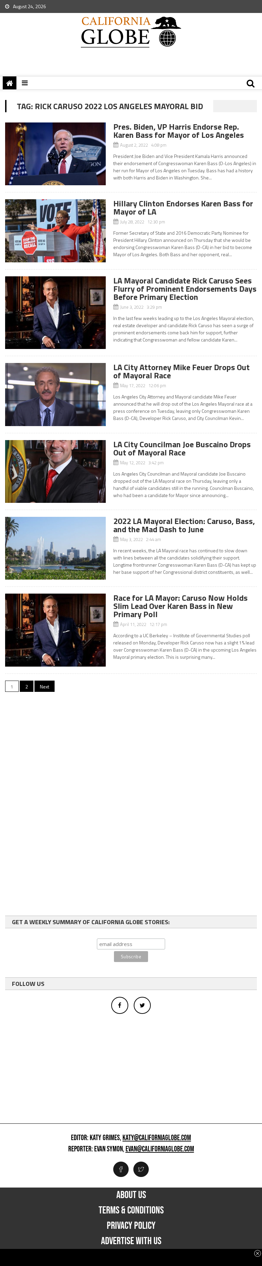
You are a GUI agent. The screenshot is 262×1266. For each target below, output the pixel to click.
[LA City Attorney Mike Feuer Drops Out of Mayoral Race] (55, 394)
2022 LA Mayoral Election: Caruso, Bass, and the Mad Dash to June (184, 525)
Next (44, 686)
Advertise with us (131, 1241)
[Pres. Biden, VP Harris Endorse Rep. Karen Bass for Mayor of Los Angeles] (55, 153)
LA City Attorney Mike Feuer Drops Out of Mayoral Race (181, 371)
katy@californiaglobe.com (156, 1138)
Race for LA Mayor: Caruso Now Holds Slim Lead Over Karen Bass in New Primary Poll (180, 606)
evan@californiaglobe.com (160, 1149)
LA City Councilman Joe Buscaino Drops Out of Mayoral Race (182, 448)
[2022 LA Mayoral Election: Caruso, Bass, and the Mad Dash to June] (55, 548)
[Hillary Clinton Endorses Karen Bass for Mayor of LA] (55, 230)
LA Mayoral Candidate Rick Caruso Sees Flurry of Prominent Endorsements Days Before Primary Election (185, 288)
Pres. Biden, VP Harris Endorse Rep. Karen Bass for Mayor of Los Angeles (178, 130)
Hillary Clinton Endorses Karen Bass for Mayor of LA (183, 207)
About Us (131, 1195)
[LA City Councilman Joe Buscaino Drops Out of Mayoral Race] (55, 471)
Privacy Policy (131, 1226)
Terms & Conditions (131, 1210)
